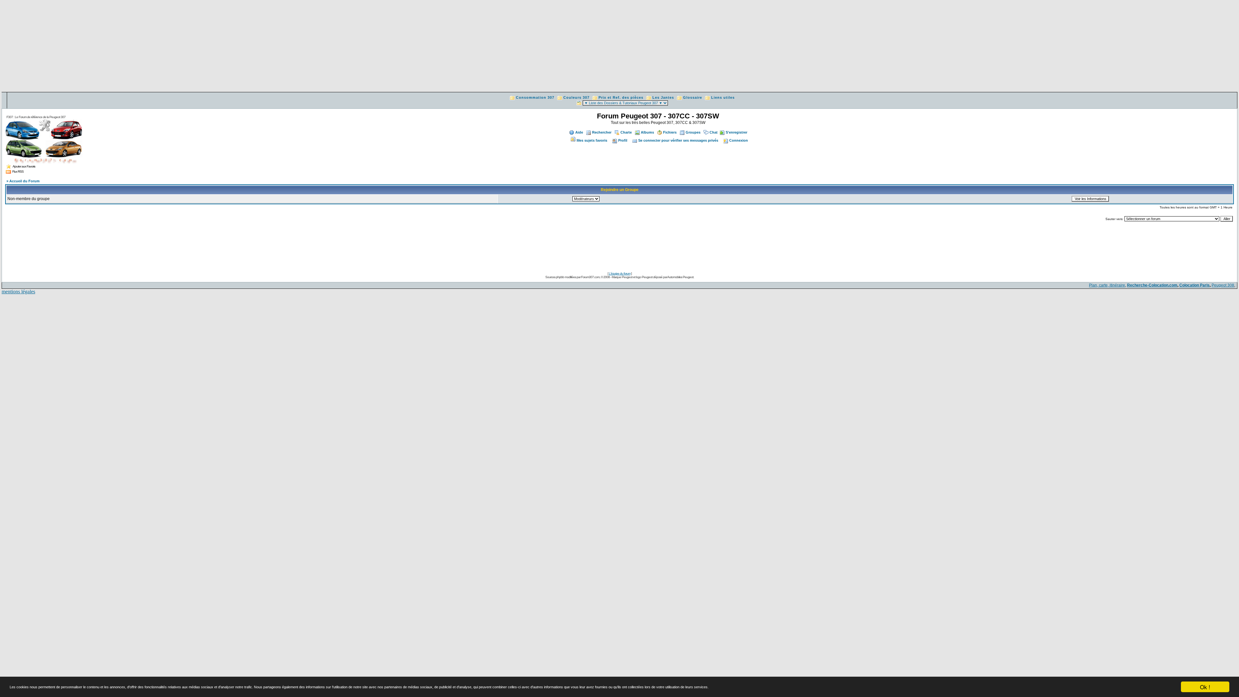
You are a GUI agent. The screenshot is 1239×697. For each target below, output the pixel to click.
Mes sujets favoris (592, 140)
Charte (626, 132)
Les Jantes (663, 97)
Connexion (738, 140)
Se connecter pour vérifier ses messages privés (678, 140)
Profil (622, 140)
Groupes (693, 132)
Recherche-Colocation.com (1152, 285)
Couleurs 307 (576, 97)
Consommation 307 (535, 97)
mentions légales (18, 291)
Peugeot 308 (1223, 285)
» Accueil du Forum (23, 181)
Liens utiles (723, 97)
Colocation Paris (1194, 285)
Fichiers (670, 132)
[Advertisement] (619, 47)
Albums (647, 132)
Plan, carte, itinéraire (1107, 285)
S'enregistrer (736, 132)
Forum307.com (590, 277)
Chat (714, 132)
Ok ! (1205, 687)
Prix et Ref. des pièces (621, 97)
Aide (579, 132)
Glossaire (692, 97)
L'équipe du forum (619, 273)
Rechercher (601, 132)
